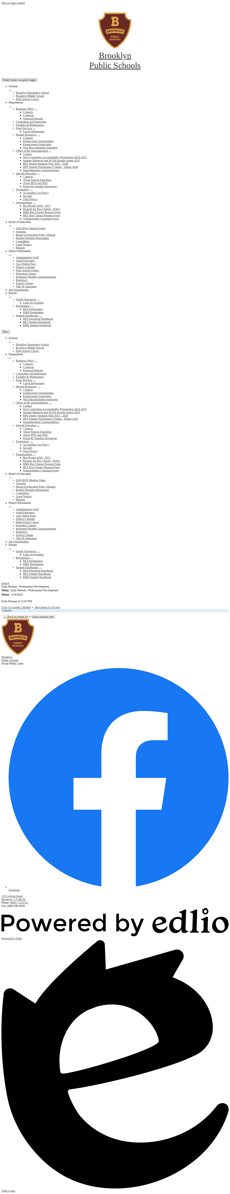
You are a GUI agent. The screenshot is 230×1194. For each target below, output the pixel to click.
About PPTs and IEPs (35, 183)
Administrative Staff (27, 257)
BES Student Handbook (36, 322)
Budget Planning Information (32, 238)
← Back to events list (16, 616)
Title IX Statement (26, 286)
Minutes (20, 247)
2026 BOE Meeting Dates (30, 228)
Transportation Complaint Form (41, 218)
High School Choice (27, 99)
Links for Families (33, 302)
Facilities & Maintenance (30, 125)
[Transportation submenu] (34, 203)
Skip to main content (13, 2)
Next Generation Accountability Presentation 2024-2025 (55, 157)
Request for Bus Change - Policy (41, 209)
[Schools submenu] (10, 90)
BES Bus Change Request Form (41, 215)
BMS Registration (33, 312)
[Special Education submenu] (38, 174)
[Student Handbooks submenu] (40, 316)
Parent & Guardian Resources (40, 186)
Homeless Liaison (26, 273)
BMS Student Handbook (37, 325)
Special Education (26, 173)
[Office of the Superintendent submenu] (50, 151)
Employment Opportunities (38, 141)
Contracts (28, 115)
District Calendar (25, 267)
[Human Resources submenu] (38, 135)
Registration (22, 305)
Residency (22, 280)
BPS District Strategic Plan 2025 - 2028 (45, 163)
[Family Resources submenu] (38, 300)
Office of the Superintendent (32, 150)
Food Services (24, 128)
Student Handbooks (27, 315)
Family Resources (26, 299)
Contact (27, 154)
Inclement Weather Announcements (36, 276)
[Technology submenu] (31, 190)
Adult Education (25, 260)
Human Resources (26, 134)
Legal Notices (24, 244)
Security (27, 196)
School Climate (24, 283)
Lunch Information (33, 131)
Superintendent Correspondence (41, 170)
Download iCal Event (47, 607)
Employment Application (37, 144)
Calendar (6, 610)
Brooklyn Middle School (30, 95)
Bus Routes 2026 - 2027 (37, 205)
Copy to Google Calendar (16, 607)
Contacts (28, 112)
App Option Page (26, 263)
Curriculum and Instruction (31, 121)
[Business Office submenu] (35, 109)
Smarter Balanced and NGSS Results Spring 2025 (51, 160)
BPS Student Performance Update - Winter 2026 (50, 167)
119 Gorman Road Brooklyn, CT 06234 (13, 898)
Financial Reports (33, 118)
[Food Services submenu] (34, 129)
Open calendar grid (43, 616)
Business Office (25, 108)
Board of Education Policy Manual (35, 234)
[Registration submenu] (31, 306)
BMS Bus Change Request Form (42, 212)
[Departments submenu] (10, 106)
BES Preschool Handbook (38, 318)
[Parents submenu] (10, 297)
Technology (22, 189)
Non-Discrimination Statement (40, 147)
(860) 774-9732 (19, 902)
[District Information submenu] (10, 255)
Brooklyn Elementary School (32, 92)
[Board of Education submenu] (10, 226)
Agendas (21, 231)
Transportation (24, 202)
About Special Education (37, 179)
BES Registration (33, 309)
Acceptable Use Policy (36, 192)
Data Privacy (30, 199)
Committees (22, 241)
